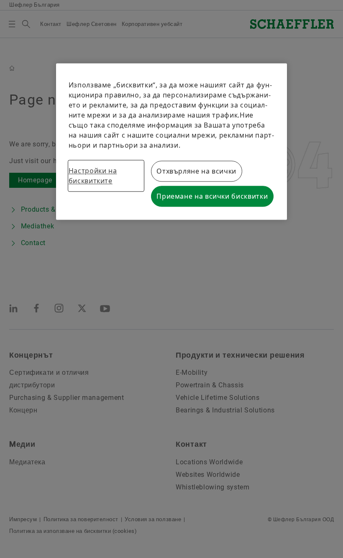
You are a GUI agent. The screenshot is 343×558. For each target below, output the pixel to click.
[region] (171, 141)
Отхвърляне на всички (196, 171)
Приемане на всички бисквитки (212, 196)
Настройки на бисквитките (93, 175)
